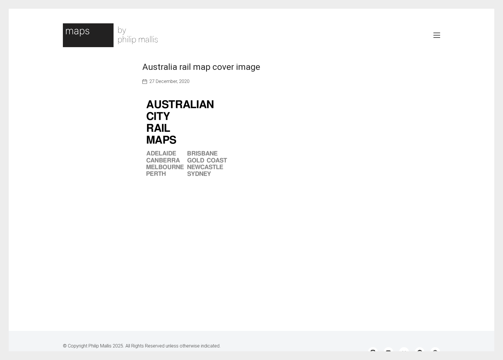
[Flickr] (404, 352)
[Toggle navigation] (436, 35)
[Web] (435, 352)
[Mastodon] (373, 352)
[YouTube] (389, 352)
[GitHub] (420, 352)
